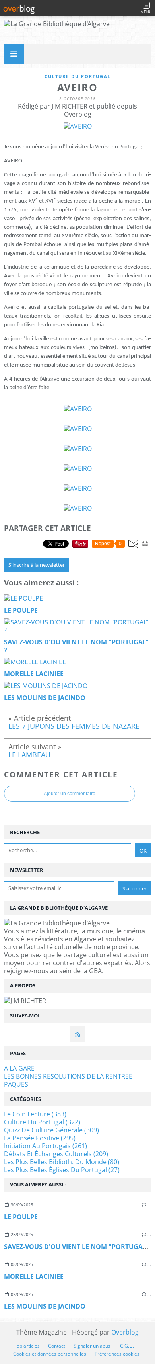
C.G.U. (127, 1346)
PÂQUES (16, 1084)
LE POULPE (21, 1216)
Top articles (27, 1346)
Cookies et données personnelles (49, 1353)
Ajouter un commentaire (69, 793)
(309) (51, 1130)
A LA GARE (19, 1068)
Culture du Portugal (78, 76)
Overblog (125, 1332)
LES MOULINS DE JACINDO (44, 1306)
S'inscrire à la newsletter (36, 564)
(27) (62, 1169)
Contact (56, 1346)
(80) (61, 1161)
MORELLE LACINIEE (34, 1276)
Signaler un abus (93, 1346)
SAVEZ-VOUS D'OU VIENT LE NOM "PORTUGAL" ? (78, 1246)
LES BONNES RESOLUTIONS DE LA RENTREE (68, 1076)
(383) (35, 1114)
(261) (45, 1146)
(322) (42, 1122)
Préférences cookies (117, 1353)
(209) (56, 1153)
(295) (40, 1138)
